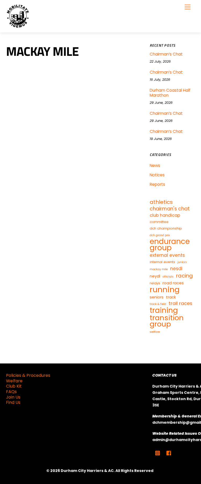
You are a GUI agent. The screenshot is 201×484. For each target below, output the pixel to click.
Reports (157, 184)
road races (173, 283)
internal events (162, 261)
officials (168, 277)
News (155, 165)
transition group (167, 321)
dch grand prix (160, 235)
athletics (161, 202)
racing (184, 276)
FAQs (11, 392)
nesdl (176, 268)
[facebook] (169, 453)
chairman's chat (170, 209)
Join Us (13, 397)
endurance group (170, 244)
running (165, 289)
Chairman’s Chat (166, 54)
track (171, 297)
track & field (158, 304)
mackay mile (159, 269)
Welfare (14, 381)
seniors (157, 297)
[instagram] (157, 453)
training (164, 310)
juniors (182, 262)
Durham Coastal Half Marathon (170, 93)
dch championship (166, 228)
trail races (180, 303)
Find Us (13, 402)
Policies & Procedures (28, 375)
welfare (155, 332)
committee (159, 221)
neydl (155, 276)
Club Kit (14, 386)
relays (155, 283)
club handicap (165, 215)
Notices (157, 175)
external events (167, 255)
